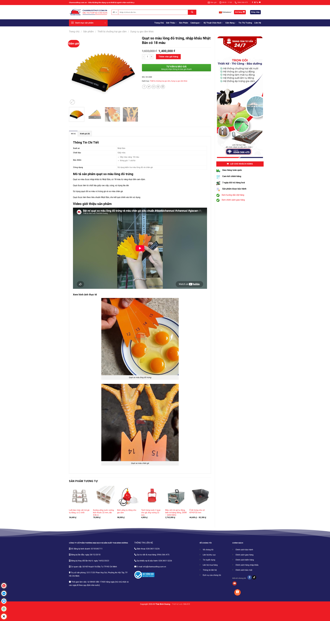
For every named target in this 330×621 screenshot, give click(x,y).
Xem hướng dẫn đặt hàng (233, 195)
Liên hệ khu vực (209, 555)
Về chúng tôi (208, 550)
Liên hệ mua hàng (210, 565)
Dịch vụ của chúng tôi (212, 575)
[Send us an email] (255, 2)
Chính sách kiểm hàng (245, 560)
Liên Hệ (257, 23)
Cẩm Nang (229, 23)
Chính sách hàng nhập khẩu (247, 565)
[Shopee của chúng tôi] (237, 592)
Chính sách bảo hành (244, 550)
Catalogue (195, 23)
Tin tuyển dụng (209, 560)
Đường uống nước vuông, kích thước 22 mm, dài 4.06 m (103, 512)
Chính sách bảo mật (244, 570)
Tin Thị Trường (245, 23)
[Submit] (192, 12)
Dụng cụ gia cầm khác (142, 31)
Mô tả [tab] (73, 134)
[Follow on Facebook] (252, 2)
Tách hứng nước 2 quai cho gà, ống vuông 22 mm (150, 512)
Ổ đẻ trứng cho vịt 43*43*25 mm (197, 511)
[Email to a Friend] (153, 87)
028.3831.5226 (153, 549)
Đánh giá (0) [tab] (85, 134)
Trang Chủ (159, 23)
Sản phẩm (88, 31)
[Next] (133, 70)
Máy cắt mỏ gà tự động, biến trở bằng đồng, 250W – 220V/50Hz (176, 512)
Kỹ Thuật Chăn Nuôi (212, 23)
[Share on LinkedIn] (163, 87)
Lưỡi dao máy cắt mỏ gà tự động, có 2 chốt (79, 511)
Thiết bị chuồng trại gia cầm (112, 31)
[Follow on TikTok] (254, 577)
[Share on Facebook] (144, 87)
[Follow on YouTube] (260, 2)
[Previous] (73, 70)
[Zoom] (72, 101)
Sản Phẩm (183, 23)
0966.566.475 (163, 555)
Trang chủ (74, 31)
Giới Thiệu (170, 23)
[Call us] (257, 2)
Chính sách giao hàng (244, 555)
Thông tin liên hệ (210, 570)
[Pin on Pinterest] (158, 87)
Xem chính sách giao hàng (233, 200)
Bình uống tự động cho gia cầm (126, 511)
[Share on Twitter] (149, 87)
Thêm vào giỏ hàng (168, 56)
